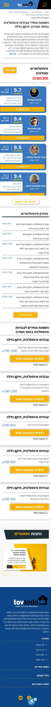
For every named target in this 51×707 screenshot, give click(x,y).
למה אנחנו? (40, 645)
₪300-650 (6, 233)
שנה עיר (10, 70)
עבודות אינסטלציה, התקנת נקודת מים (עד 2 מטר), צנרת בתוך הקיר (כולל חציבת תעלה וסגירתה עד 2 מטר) (32, 301)
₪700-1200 (7, 272)
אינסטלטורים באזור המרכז (18, 12)
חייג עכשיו (23, 109)
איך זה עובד (40, 650)
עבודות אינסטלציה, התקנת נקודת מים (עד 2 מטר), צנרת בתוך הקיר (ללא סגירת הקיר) (32, 248)
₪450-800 (6, 286)
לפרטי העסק (34, 103)
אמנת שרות (40, 654)
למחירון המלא (25, 314)
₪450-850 (6, 223)
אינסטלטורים (36, 12)
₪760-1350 (7, 258)
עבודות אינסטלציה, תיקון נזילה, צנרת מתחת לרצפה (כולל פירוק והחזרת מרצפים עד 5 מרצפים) (33, 263)
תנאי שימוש (40, 659)
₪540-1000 (7, 243)
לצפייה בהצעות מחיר (29, 358)
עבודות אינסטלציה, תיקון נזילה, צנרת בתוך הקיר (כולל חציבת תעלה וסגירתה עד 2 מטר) (33, 277)
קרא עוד (12, 53)
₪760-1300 (7, 296)
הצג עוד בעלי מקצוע (25, 201)
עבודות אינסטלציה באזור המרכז (37, 15)
